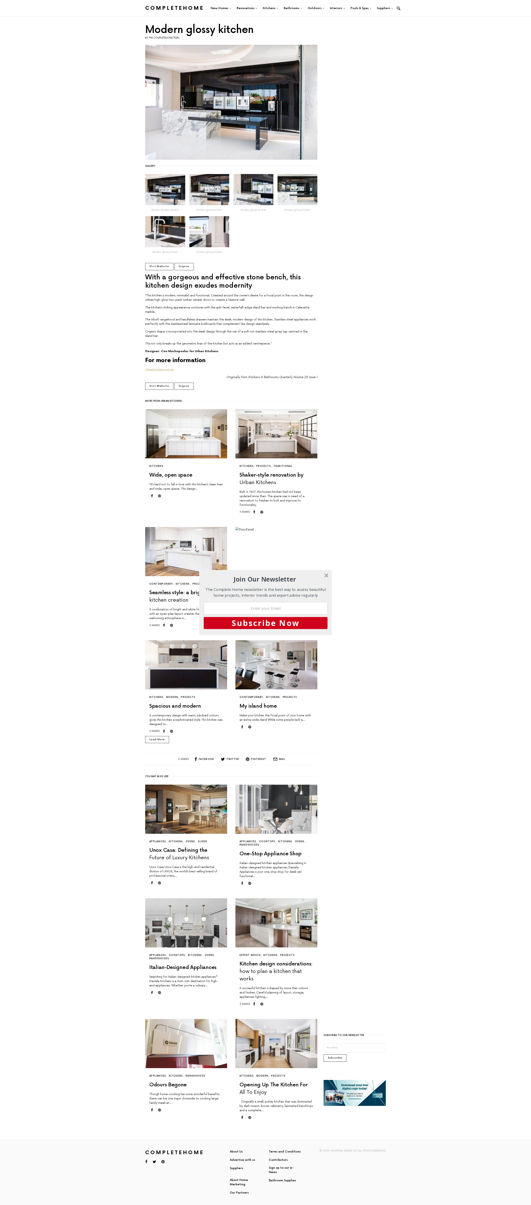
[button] (265, 579)
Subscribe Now (266, 623)
